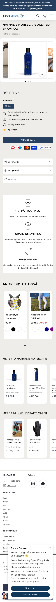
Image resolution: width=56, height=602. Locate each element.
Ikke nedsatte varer (32, 413)
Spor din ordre (9, 540)
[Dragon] (7, 329)
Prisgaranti (13, 170)
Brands (6, 521)
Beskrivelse (13, 162)
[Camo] (25, 329)
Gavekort (6, 524)
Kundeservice (8, 536)
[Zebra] (13, 329)
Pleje (5, 505)
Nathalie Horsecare (11, 34)
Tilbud (5, 517)
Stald (5, 513)
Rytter (5, 502)
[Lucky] (19, 329)
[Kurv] (44, 15)
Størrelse (7, 100)
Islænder (6, 509)
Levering (12, 179)
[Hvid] (35, 329)
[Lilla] (52, 329)
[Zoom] (42, 74)
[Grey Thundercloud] (41, 329)
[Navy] (46, 329)
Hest (5, 498)
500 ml (8, 106)
